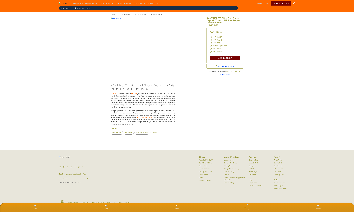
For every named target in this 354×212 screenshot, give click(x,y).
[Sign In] (294, 3)
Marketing (252, 169)
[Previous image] (114, 47)
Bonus (35, 208)
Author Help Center (280, 189)
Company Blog (279, 175)
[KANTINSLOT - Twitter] (82, 166)
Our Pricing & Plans (205, 163)
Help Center (253, 183)
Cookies (226, 175)
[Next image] (199, 47)
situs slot (134, 94)
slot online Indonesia (144, 117)
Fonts (201, 178)
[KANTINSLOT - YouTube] (71, 166)
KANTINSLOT (213, 25)
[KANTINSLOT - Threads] (75, 166)
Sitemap (127, 202)
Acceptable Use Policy (231, 169)
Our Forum (277, 172)
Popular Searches (205, 180)
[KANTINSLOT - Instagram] (60, 166)
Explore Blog (253, 175)
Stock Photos (203, 175)
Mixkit (109, 202)
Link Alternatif (246, 209)
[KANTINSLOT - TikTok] (64, 166)
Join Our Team (278, 169)
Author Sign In (278, 186)
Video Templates (204, 169)
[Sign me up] (88, 179)
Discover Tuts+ (254, 160)
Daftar (177, 208)
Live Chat (318, 208)
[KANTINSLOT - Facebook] (67, 166)
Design (251, 166)
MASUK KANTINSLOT (233, 71)
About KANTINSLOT (206, 160)
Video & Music (253, 163)
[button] (157, 47)
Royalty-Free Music (205, 172)
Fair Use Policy (229, 172)
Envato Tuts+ (85, 202)
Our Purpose (278, 166)
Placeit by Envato (98, 202)
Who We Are (278, 160)
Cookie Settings (229, 183)
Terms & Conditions (230, 163)
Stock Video (203, 166)
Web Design (253, 172)
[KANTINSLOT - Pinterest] (78, 166)
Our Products (278, 163)
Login (106, 208)
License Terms (229, 160)
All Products (118, 202)
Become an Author (280, 183)
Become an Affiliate (255, 186)
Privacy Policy (76, 182)
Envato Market (73, 202)
